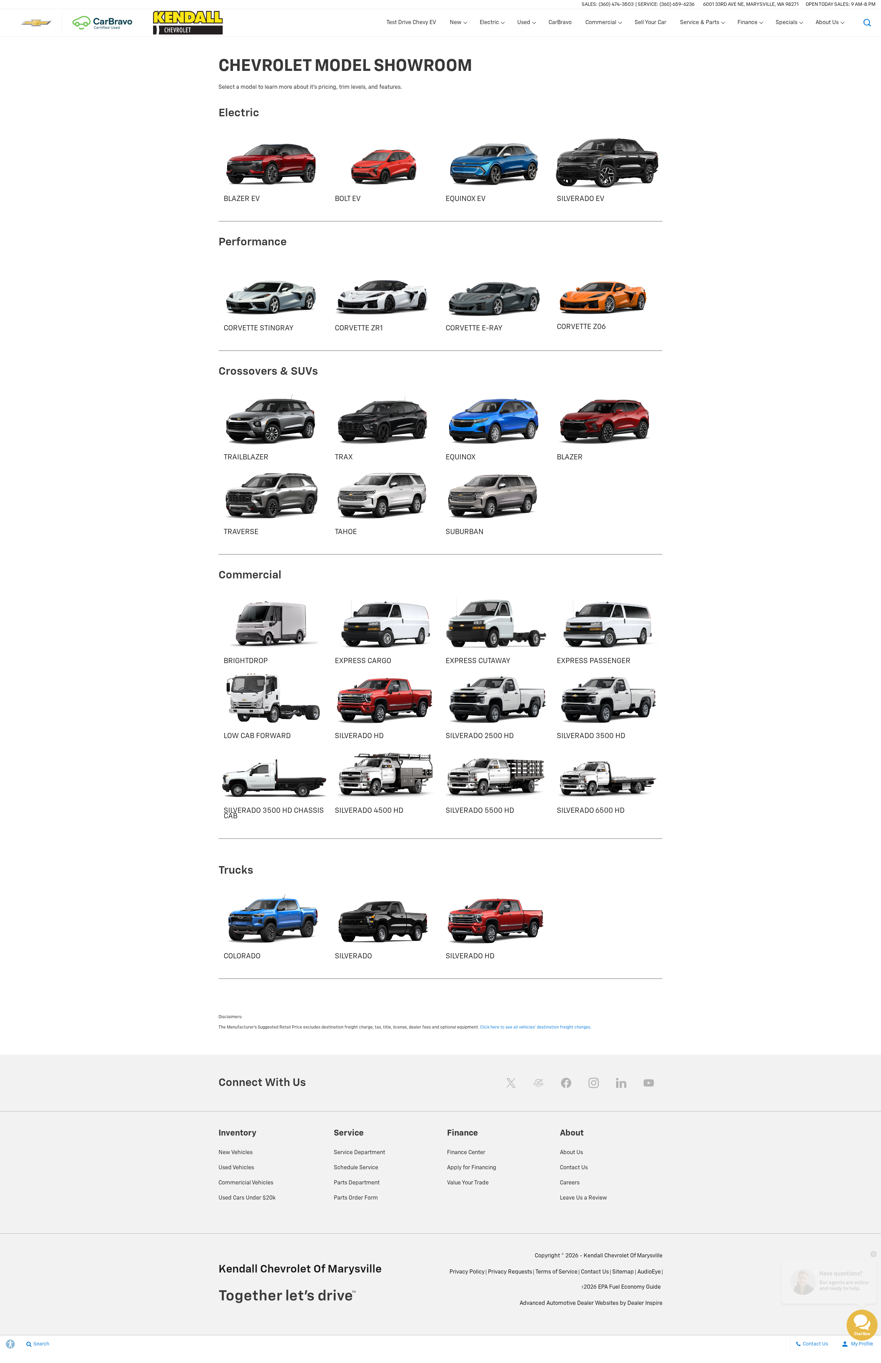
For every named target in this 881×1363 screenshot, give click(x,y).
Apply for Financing (471, 1168)
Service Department (359, 1153)
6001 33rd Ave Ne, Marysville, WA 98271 (751, 4)
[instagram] (593, 1082)
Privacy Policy (467, 1272)
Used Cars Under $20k (247, 1198)
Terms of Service (556, 1272)
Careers (570, 1183)
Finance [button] (747, 24)
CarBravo (560, 22)
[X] (511, 1082)
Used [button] (524, 24)
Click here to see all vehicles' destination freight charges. (535, 1027)
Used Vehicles (236, 1168)
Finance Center (466, 1153)
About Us (571, 1153)
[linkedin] (621, 1082)
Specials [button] (786, 24)
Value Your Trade (468, 1183)
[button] (867, 22)
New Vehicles (236, 1153)
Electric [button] (489, 24)
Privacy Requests (510, 1272)
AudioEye (649, 1272)
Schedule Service (356, 1168)
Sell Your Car (650, 22)
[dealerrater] (538, 1082)
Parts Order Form (356, 1198)
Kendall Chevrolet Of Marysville (623, 1256)
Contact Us (574, 1168)
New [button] (456, 24)
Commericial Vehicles (246, 1183)
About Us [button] (827, 24)
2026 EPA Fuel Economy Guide (621, 1290)
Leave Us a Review (583, 1198)
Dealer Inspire (644, 1303)
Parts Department (357, 1183)
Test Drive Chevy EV (411, 22)
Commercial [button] (600, 24)
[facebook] (566, 1082)
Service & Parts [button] (699, 24)
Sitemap (623, 1272)
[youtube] (648, 1082)
